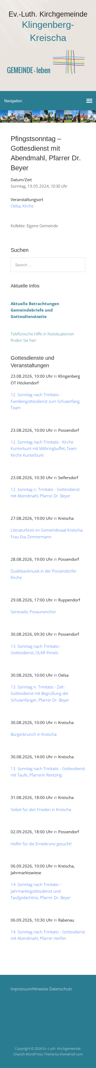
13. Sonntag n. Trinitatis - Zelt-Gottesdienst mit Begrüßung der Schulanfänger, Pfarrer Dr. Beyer (40, 693)
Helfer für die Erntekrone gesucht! (41, 843)
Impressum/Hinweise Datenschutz (41, 988)
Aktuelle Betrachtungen (35, 303)
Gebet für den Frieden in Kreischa (41, 809)
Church (19, 1054)
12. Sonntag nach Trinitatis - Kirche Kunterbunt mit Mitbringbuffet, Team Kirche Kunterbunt (44, 448)
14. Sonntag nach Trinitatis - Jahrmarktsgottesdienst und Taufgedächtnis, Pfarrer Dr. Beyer (41, 891)
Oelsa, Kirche (22, 206)
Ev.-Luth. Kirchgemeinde (48, 14)
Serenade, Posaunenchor (33, 611)
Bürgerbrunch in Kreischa (34, 734)
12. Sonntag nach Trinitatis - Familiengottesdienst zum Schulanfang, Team (45, 401)
